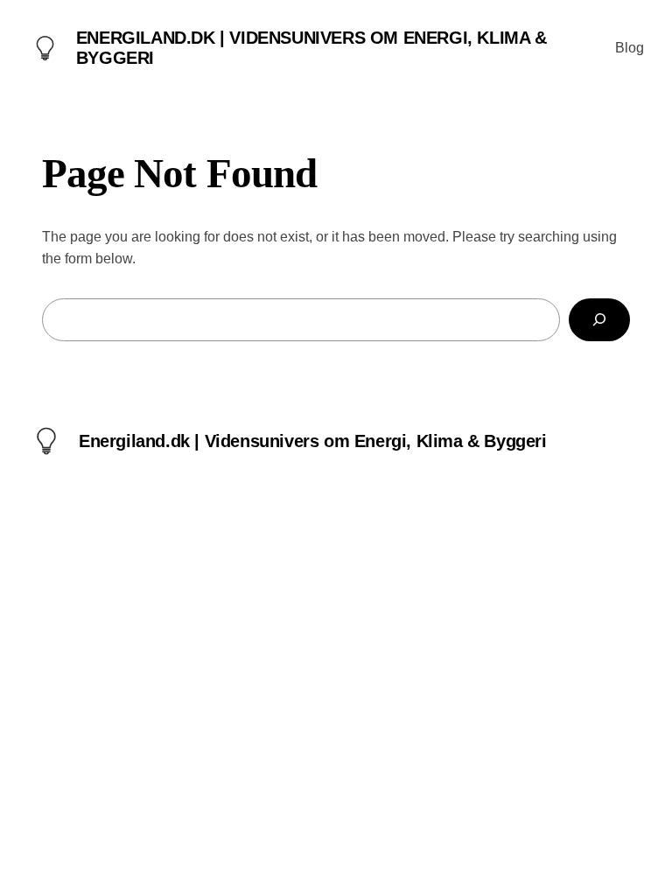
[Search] (599, 319)
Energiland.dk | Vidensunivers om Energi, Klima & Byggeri (313, 441)
